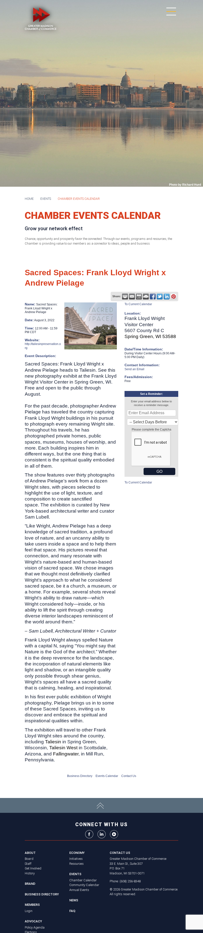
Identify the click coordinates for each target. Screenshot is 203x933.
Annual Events (79, 890)
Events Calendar (107, 776)
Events (45, 199)
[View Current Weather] (146, 296)
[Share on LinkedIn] (167, 296)
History (30, 873)
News (73, 900)
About (30, 853)
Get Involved (33, 868)
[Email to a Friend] (132, 296)
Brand (30, 884)
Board (29, 859)
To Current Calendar (138, 304)
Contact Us (128, 776)
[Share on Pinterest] (174, 296)
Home (29, 199)
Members (32, 905)
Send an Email (134, 369)
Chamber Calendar (83, 880)
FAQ (72, 911)
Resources (76, 863)
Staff (28, 863)
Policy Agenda (35, 927)
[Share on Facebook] (153, 296)
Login (28, 911)
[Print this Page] (125, 296)
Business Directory (79, 776)
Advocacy (33, 921)
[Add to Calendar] (139, 296)
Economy (77, 853)
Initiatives (76, 859)
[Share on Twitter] (160, 296)
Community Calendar (84, 885)
